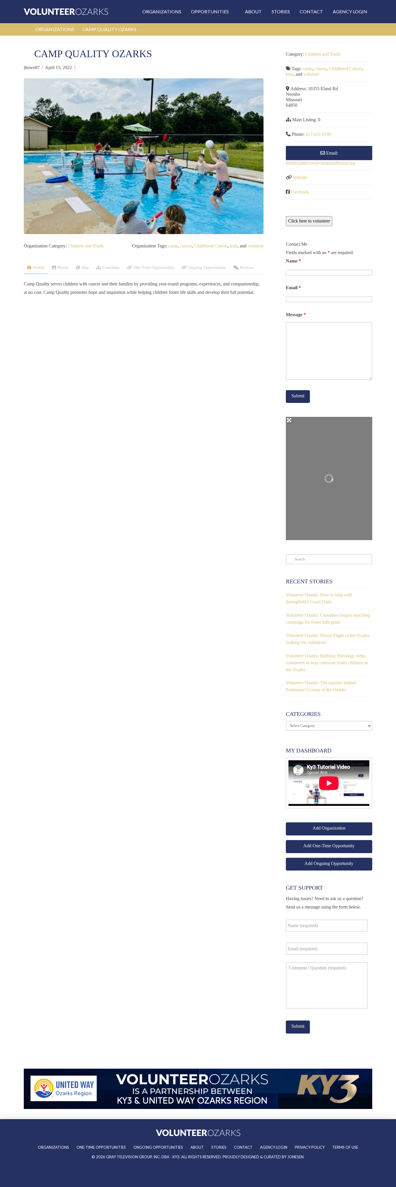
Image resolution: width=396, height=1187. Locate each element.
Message (296, 314)
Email (293, 287)
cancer (186, 245)
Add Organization (329, 828)
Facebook (300, 191)
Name (293, 260)
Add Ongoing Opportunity (328, 863)
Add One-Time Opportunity (329, 845)
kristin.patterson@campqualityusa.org (320, 162)
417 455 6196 (318, 134)
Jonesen (295, 1157)
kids (233, 245)
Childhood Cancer (211, 245)
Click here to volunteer (309, 220)
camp (173, 245)
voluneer (256, 245)
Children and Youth (85, 245)
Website (300, 177)
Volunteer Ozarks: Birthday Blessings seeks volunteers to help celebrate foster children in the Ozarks (327, 662)
